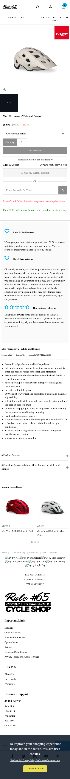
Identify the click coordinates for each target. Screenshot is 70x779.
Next (65, 519)
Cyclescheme (11, 642)
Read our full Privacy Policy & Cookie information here (35, 760)
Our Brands (10, 679)
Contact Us (10, 725)
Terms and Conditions (15, 651)
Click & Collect (12, 632)
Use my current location (36, 172)
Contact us (16, 18)
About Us (9, 674)
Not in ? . (25, 197)
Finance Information (14, 637)
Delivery (8, 627)
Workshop (9, 683)
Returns (8, 647)
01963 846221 (13, 701)
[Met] (62, 33)
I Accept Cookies (35, 768)
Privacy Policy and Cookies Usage (21, 656)
